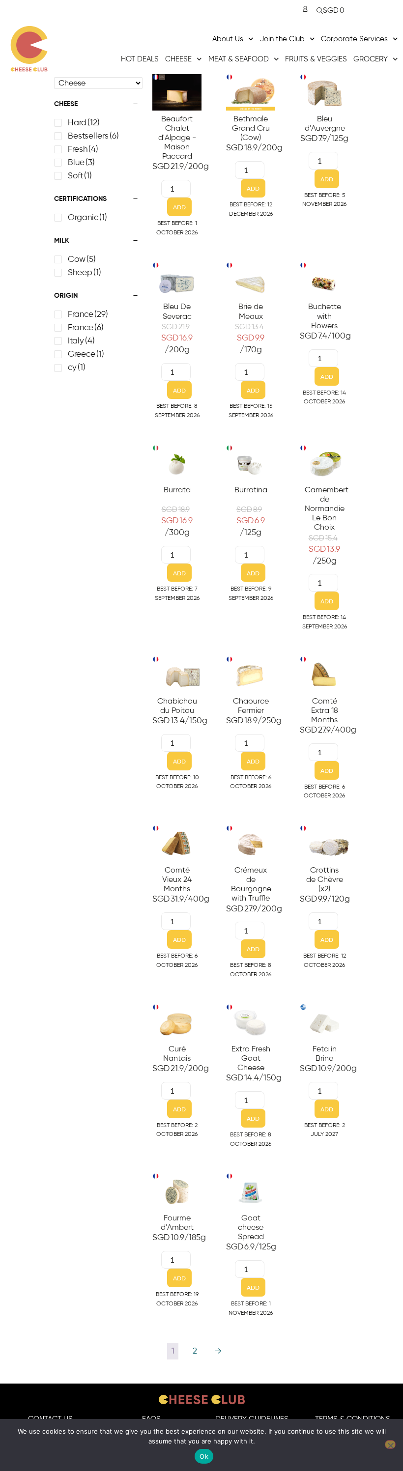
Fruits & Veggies (316, 59)
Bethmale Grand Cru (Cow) (251, 128)
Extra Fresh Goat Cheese (250, 1058)
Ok (204, 1456)
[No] (390, 1444)
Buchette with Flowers (324, 316)
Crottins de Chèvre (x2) (324, 879)
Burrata (177, 490)
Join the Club (282, 39)
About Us (227, 39)
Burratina (250, 490)
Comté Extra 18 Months (324, 710)
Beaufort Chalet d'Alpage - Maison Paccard (177, 138)
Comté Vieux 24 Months (177, 879)
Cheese (178, 59)
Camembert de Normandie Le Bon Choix (326, 509)
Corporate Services (354, 39)
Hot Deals (140, 59)
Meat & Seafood (238, 59)
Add (179, 207)
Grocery (370, 59)
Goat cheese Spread (251, 1227)
